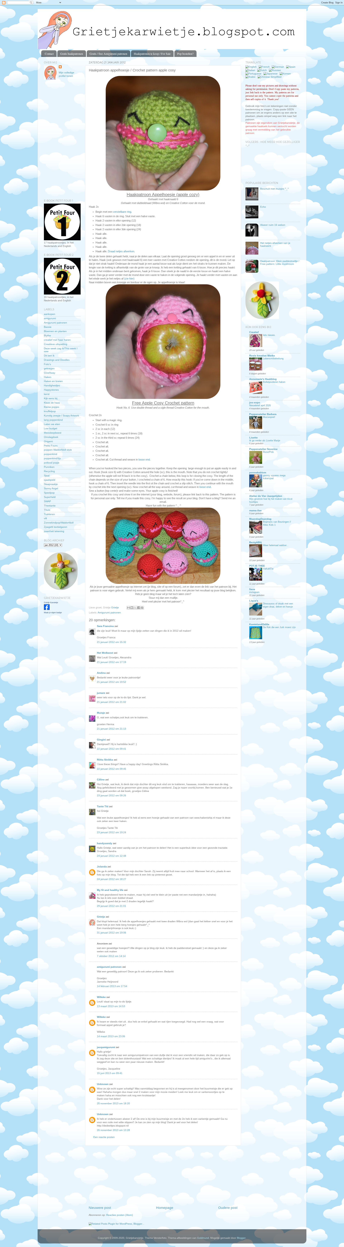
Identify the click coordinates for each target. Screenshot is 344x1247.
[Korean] (286, 73)
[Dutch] (262, 70)
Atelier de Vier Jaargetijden (265, 496)
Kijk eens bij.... (52, 398)
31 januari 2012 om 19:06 (111, 932)
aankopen (49, 314)
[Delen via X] (135, 607)
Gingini (101, 739)
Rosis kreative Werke (262, 355)
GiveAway (49, 373)
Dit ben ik (49, 355)
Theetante (50, 505)
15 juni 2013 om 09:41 (109, 1073)
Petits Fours (51, 445)
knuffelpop (50, 411)
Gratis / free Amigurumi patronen (108, 54)
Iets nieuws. (269, 335)
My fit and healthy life (110, 890)
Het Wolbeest (105, 653)
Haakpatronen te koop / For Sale (152, 54)
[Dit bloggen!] (132, 607)
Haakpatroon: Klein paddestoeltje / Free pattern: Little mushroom (279, 262)
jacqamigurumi (106, 1047)
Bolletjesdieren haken (274, 382)
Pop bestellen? (185, 54)
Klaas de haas (52, 402)
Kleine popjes (51, 407)
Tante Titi (102, 806)
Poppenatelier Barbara (262, 414)
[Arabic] (251, 77)
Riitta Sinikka (105, 759)
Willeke (101, 997)
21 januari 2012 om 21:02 (111, 702)
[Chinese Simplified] (270, 77)
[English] (251, 67)
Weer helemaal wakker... (275, 545)
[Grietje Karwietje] (47, 609)
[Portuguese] (254, 73)
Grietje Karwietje (51, 602)
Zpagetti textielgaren (55, 527)
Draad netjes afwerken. (121, 251)
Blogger (241, 1238)
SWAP (47, 501)
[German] (278, 67)
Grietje (101, 916)
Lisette (253, 437)
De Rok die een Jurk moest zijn (279, 627)
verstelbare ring (122, 211)
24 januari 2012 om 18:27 (111, 879)
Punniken (49, 467)
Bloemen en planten (55, 331)
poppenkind (50, 454)
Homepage (164, 1208)
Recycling (49, 471)
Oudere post (227, 1208)
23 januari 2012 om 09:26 (111, 795)
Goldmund (203, 1238)
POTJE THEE (257, 566)
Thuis (47, 510)
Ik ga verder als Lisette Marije (264, 440)
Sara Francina (105, 626)
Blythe (47, 335)
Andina (101, 673)
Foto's (47, 364)
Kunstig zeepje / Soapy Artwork (61, 415)
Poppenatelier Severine (263, 449)
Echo (263, 207)
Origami (48, 441)
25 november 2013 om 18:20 (113, 1103)
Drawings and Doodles (57, 360)
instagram (254, 592)
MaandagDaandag (260, 519)
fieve (252, 589)
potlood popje (51, 462)
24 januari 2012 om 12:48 (111, 856)
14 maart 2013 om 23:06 (111, 1036)
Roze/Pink (268, 452)
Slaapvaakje (51, 484)
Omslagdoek (51, 437)
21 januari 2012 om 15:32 (111, 642)
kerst (46, 394)
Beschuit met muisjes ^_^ (274, 188)
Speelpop (49, 492)
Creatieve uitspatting (55, 344)
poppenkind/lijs (52, 458)
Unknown (103, 1084)
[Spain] (291, 67)
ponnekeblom (257, 472)
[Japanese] (271, 73)
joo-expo (254, 402)
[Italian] (251, 70)
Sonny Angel (51, 488)
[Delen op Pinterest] (142, 607)
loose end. (144, 459)
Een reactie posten (104, 1137)
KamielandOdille (259, 624)
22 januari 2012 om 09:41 (111, 748)
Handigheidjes (52, 385)
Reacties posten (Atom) (119, 1215)
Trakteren (49, 514)
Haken (47, 377)
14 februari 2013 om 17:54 (112, 986)
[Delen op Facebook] (138, 607)
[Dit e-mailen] (128, 607)
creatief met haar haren (57, 340)
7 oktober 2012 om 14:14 (111, 956)
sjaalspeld (49, 480)
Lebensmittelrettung (273, 358)
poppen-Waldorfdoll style (58, 449)
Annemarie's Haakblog (263, 379)
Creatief (254, 332)
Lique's (253, 600)
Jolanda (102, 866)
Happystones (51, 390)
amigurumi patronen (109, 967)
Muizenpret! (269, 417)
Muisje (101, 712)
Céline (101, 779)
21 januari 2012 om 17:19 (111, 662)
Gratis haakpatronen (71, 54)
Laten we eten (52, 424)
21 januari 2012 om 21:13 (111, 728)
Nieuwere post (100, 1208)
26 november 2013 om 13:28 (113, 1130)
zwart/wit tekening (54, 531)
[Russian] (275, 70)
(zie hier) (129, 278)
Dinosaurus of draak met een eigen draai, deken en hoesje (278, 605)
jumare (101, 693)
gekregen (49, 368)
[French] (265, 67)
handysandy (104, 843)
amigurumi (50, 318)
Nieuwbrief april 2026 (260, 405)
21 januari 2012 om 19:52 (111, 682)
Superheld (50, 497)
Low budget (50, 428)
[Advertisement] (163, 1175)
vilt (45, 518)
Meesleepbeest (52, 432)
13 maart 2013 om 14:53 (111, 1006)
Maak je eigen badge (53, 612)
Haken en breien (53, 381)
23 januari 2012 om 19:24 (111, 832)
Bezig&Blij (255, 542)
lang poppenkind (53, 420)
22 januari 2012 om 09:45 (111, 769)
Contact (49, 54)
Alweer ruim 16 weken (272, 225)
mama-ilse (255, 510)
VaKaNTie (268, 568)
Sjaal (46, 475)
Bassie (47, 327)
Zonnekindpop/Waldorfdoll (58, 522)
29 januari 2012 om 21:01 (111, 906)
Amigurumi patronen (109, 612)
